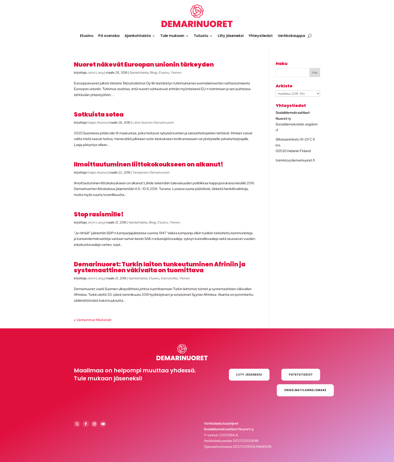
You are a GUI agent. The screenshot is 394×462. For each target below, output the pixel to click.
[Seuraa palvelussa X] (77, 424)
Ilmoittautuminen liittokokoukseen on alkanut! (148, 164)
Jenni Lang (95, 72)
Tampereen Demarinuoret (150, 172)
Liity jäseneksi (231, 35)
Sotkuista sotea (99, 114)
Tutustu (201, 35)
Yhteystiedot (261, 35)
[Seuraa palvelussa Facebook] (86, 424)
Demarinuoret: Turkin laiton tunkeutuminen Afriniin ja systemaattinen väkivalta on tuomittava (159, 267)
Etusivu (86, 35)
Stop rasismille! (99, 214)
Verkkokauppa (291, 35)
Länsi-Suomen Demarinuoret (153, 122)
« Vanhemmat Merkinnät (92, 320)
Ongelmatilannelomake (305, 390)
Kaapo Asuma (97, 122)
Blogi (153, 72)
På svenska (108, 35)
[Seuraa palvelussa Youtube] (103, 424)
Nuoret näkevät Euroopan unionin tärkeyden (144, 64)
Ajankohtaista (137, 35)
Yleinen (176, 72)
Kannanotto (169, 278)
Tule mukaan (172, 35)
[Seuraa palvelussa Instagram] (94, 424)
